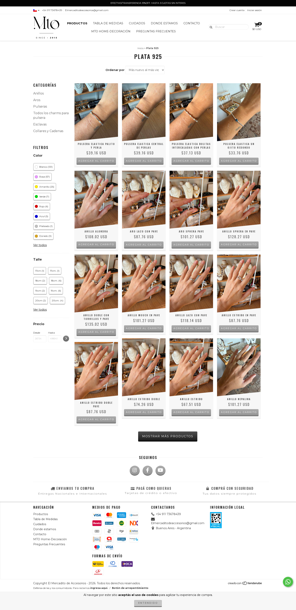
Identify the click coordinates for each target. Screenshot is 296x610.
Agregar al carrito (96, 244)
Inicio (141, 48)
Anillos (38, 93)
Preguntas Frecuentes (156, 31)
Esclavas (40, 124)
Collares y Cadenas (48, 131)
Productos (77, 23)
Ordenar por (115, 70)
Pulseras (40, 106)
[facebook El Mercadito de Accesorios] (148, 471)
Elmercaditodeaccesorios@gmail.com (87, 10)
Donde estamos (164, 23)
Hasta (51, 332)
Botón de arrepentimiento (130, 587)
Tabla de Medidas (108, 23)
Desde (36, 332)
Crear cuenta (236, 10)
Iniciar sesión (254, 10)
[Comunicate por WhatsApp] (288, 582)
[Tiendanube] (245, 584)
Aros (36, 100)
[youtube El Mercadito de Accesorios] (160, 471)
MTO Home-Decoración (110, 31)
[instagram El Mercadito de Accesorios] (135, 471)
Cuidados (137, 23)
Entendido (148, 602)
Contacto (191, 23)
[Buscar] (210, 26)
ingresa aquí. (99, 587)
